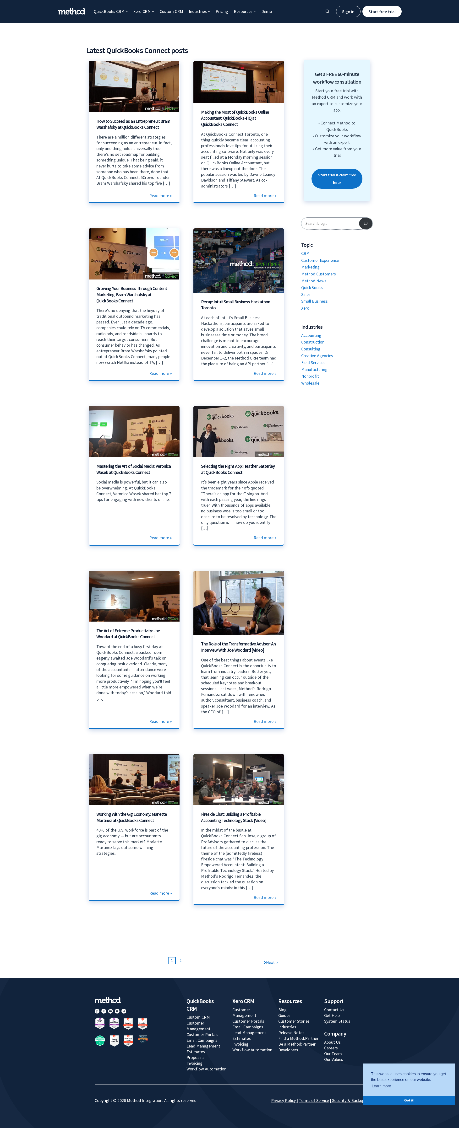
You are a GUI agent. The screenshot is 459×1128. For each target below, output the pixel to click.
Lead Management (203, 1046)
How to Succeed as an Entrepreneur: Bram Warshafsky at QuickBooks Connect (133, 124)
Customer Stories (294, 1021)
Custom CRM (171, 11)
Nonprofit (310, 376)
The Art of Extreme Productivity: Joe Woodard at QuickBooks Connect (128, 634)
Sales (306, 294)
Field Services (313, 362)
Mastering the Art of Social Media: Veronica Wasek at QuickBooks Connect (133, 469)
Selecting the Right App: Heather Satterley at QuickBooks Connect (238, 469)
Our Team (333, 1053)
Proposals (195, 1057)
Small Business (314, 301)
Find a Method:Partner (298, 1038)
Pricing (222, 11)
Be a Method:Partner (297, 1044)
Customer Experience (320, 260)
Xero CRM (142, 11)
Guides (284, 1015)
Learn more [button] (381, 1086)
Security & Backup (348, 1100)
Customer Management (198, 1025)
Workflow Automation (206, 1069)
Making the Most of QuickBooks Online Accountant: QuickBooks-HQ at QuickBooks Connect (235, 118)
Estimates (195, 1051)
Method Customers (318, 274)
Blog (282, 1009)
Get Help (332, 1015)
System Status (337, 1021)
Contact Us (334, 1009)
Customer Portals (202, 1034)
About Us (332, 1042)
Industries (198, 11)
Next (272, 962)
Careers (331, 1048)
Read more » (160, 195)
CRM (305, 253)
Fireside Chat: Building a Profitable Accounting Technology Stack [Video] (233, 817)
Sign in (348, 11)
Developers (288, 1050)
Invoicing (194, 1063)
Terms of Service (314, 1100)
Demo (266, 11)
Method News (313, 281)
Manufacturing (314, 369)
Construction (312, 342)
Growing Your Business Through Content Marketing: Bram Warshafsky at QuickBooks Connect (131, 294)
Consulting (310, 349)
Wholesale (310, 383)
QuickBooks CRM (109, 11)
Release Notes (291, 1032)
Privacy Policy (283, 1100)
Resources (243, 11)
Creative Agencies (317, 355)
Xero (305, 308)
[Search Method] (327, 11)
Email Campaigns (201, 1040)
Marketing (310, 267)
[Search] (365, 223)
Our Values (333, 1059)
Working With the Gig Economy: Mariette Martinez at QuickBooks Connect (131, 817)
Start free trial (382, 11)
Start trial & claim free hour (337, 178)
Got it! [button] (409, 1100)
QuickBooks (312, 287)
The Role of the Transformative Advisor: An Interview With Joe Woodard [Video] (238, 647)
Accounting (311, 335)
